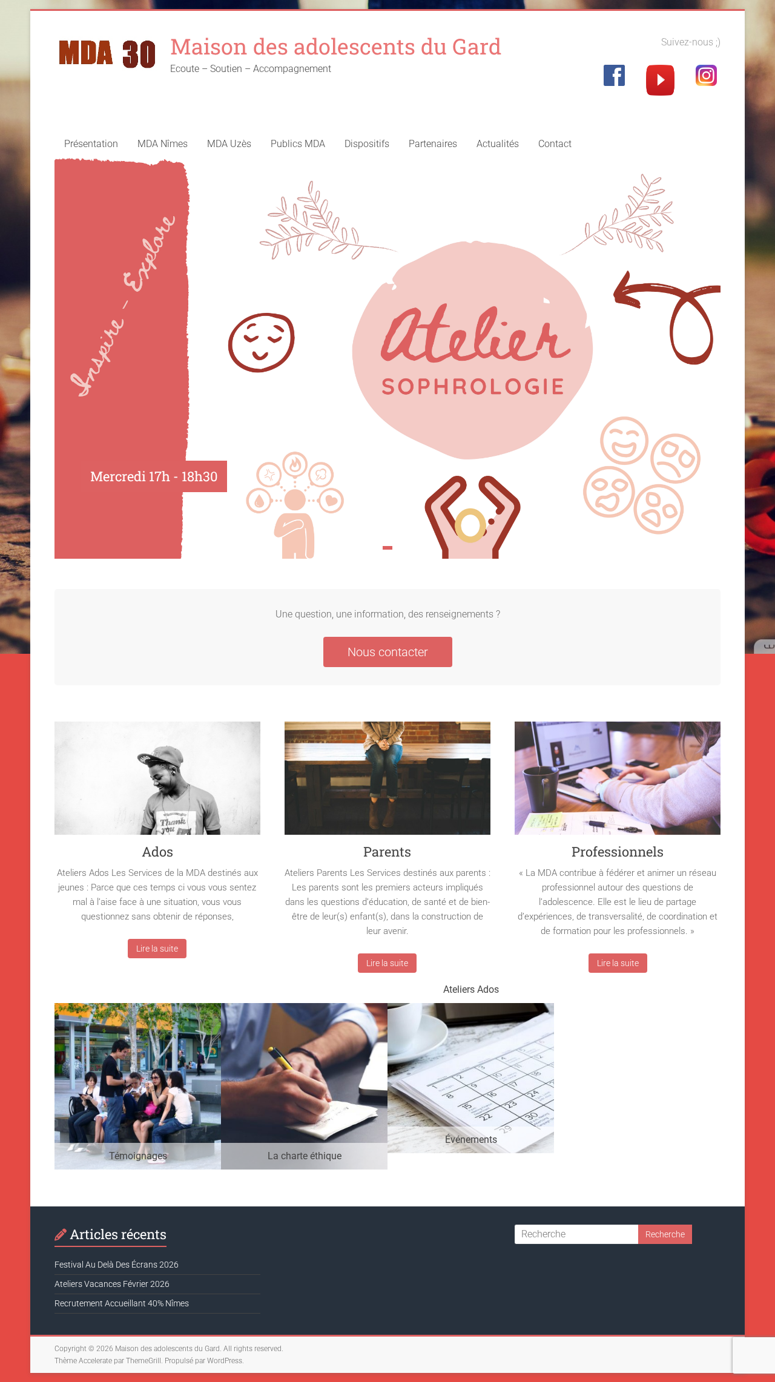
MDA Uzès (229, 144)
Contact (555, 144)
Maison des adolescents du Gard (335, 46)
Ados (157, 851)
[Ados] (157, 783)
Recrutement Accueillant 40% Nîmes (121, 1303)
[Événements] (471, 1009)
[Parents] (387, 783)
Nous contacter (388, 652)
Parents (387, 851)
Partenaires (433, 144)
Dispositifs (367, 144)
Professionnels (618, 851)
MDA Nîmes (162, 144)
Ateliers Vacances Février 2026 (112, 1284)
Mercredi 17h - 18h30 (154, 476)
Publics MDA (298, 144)
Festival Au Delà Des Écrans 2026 (116, 1264)
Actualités (498, 144)
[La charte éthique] (304, 1009)
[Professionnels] (618, 783)
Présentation (91, 144)
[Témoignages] (137, 1009)
